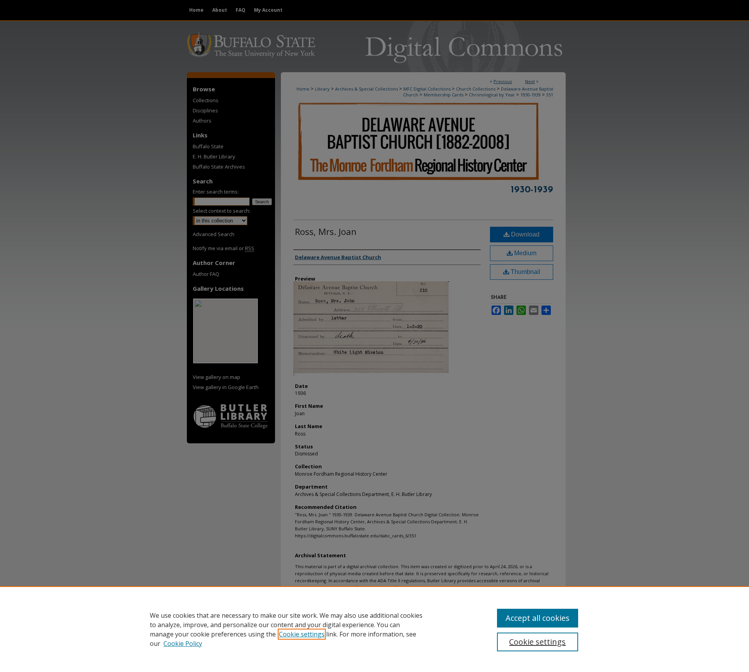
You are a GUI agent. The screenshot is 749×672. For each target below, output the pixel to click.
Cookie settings (302, 634)
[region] (374, 629)
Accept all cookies (538, 618)
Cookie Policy (182, 643)
